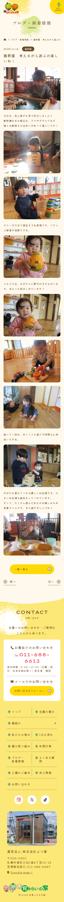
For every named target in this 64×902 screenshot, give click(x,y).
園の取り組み (21, 746)
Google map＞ (21, 872)
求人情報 (45, 773)
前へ (13, 581)
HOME (7, 39)
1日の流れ (46, 734)
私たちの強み (21, 734)
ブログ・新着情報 (20, 39)
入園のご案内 (21, 773)
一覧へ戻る (21, 569)
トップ (16, 711)
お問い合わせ (21, 784)
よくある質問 (47, 759)
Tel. (32, 657)
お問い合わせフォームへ (29, 690)
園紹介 (16, 723)
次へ (51, 581)
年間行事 (45, 746)
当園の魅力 (47, 711)
